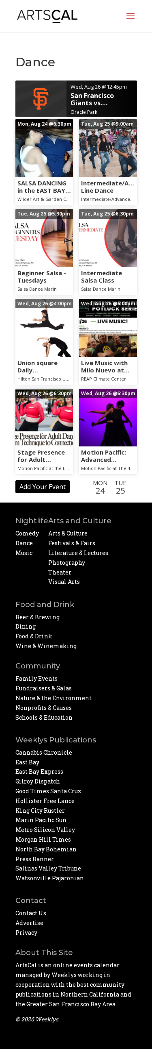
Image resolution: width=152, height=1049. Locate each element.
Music (23, 553)
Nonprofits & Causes (43, 708)
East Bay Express (39, 771)
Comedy (27, 533)
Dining (25, 626)
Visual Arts (64, 581)
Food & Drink (33, 636)
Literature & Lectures (78, 553)
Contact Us (30, 913)
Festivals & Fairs (71, 543)
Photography (66, 562)
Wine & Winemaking (46, 646)
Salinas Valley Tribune (48, 868)
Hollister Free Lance (45, 801)
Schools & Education (44, 717)
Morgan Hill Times (43, 839)
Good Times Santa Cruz (48, 791)
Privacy (26, 932)
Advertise (29, 923)
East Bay (27, 762)
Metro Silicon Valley (45, 830)
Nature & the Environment (53, 698)
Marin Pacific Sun (40, 820)
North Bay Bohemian (46, 849)
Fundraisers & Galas (43, 688)
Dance (24, 543)
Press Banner (34, 859)
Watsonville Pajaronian (49, 878)
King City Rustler (40, 810)
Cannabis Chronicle (43, 752)
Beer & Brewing (37, 617)
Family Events (36, 678)
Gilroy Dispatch (37, 781)
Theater (59, 572)
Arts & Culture (68, 533)
